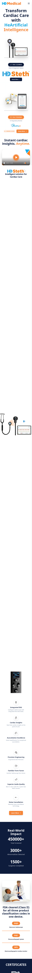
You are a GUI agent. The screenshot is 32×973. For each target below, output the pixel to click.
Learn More (15, 813)
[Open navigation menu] (29, 3)
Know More (15, 79)
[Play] (4, 163)
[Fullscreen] (28, 163)
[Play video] (16, 157)
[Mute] (24, 163)
